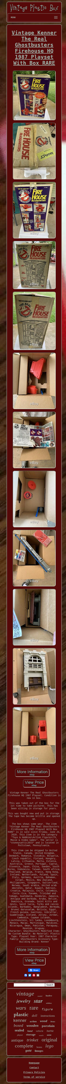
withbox (49, 1003)
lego (49, 1045)
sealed (19, 1030)
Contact (34, 1067)
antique (17, 1040)
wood (43, 1021)
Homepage (34, 1063)
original (49, 1039)
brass (53, 1021)
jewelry (23, 1001)
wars (21, 1008)
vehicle (39, 1031)
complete (24, 1045)
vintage (25, 993)
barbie (50, 1030)
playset (20, 1035)
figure (47, 1009)
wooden (32, 1025)
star (38, 1001)
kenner (19, 1020)
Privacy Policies (34, 1072)
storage (31, 1034)
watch (41, 1035)
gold (28, 1050)
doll (34, 1015)
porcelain (48, 1026)
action (33, 1021)
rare (33, 1008)
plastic (21, 1014)
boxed (18, 1025)
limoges (39, 1050)
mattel (40, 996)
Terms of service (34, 1077)
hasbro (49, 995)
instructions (48, 1015)
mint (49, 1035)
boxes (39, 1047)
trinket (32, 1040)
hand (29, 1031)
